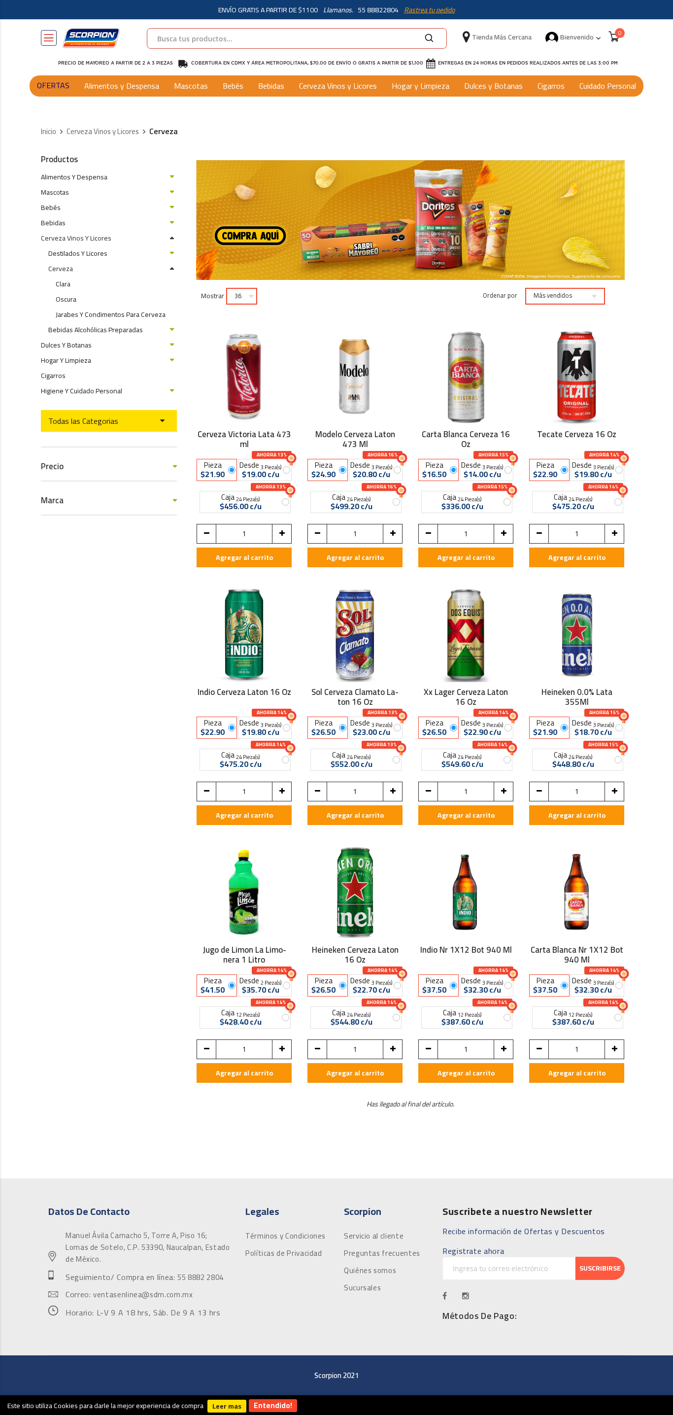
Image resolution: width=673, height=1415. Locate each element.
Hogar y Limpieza (420, 85)
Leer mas (226, 1406)
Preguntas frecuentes (382, 1253)
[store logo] (91, 38)
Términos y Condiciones (285, 1236)
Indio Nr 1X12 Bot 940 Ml (466, 951)
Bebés (233, 85)
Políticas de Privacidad (283, 1253)
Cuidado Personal (607, 85)
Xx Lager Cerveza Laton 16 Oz (466, 697)
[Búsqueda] (429, 38)
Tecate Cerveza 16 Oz (576, 435)
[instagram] (466, 1295)
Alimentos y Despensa (121, 85)
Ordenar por (500, 296)
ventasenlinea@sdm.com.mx (143, 1295)
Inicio (48, 132)
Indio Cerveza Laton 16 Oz (244, 693)
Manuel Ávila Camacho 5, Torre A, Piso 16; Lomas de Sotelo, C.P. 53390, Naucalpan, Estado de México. (148, 1247)
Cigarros (551, 85)
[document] (336, 1405)
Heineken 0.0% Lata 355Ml (576, 697)
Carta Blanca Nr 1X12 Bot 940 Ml (577, 955)
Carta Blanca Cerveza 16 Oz (466, 439)
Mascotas (191, 85)
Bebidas (271, 85)
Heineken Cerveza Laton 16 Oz (355, 955)
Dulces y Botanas (493, 85)
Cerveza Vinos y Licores (338, 85)
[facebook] (444, 1295)
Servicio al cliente (374, 1236)
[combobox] (296, 38)
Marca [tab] (52, 500)
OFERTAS (53, 85)
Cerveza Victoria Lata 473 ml (244, 439)
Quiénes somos (370, 1271)
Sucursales (362, 1288)
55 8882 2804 (200, 1277)
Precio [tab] (52, 466)
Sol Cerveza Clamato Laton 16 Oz (355, 697)
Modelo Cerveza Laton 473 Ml (355, 439)
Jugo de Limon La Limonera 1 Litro (244, 955)
